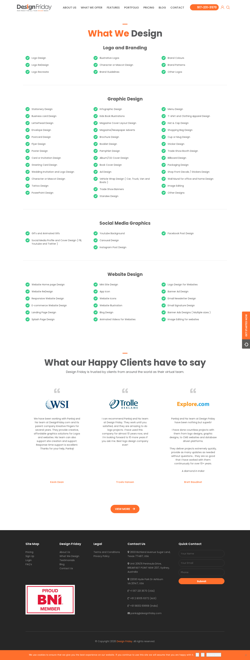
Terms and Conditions (107, 552)
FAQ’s (29, 564)
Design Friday (124, 641)
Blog (162, 8)
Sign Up (30, 556)
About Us (69, 8)
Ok (197, 654)
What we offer (91, 8)
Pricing (148, 8)
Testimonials (67, 560)
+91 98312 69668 (139, 605)
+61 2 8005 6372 (139, 598)
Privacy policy (214, 654)
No (202, 654)
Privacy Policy (102, 556)
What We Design (69, 556)
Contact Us (66, 568)
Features (113, 8)
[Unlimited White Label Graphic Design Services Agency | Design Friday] (34, 7)
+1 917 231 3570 (138, 591)
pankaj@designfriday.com (146, 613)
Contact (177, 8)
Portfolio (131, 8)
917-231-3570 (207, 7)
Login (29, 560)
